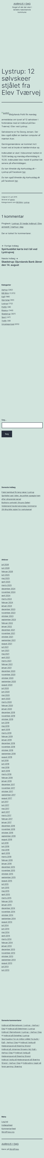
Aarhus (5, 290)
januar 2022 (7, 626)
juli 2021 (5, 647)
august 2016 (7, 839)
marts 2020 (7, 702)
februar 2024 (7, 602)
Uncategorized (8, 324)
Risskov (5, 310)
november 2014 (8, 912)
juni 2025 (6, 575)
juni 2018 (5, 764)
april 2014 (6, 936)
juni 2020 (6, 692)
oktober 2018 (7, 750)
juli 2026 (5, 565)
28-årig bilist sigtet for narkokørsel (17, 509)
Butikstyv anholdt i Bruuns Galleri (16, 503)
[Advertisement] (22, 42)
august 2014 (7, 922)
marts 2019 (6, 733)
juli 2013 (5, 967)
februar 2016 (7, 860)
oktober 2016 (7, 833)
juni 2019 (5, 723)
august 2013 (7, 963)
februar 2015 (7, 901)
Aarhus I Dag (22, 3)
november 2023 (8, 613)
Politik (4, 307)
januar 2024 (7, 606)
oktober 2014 (7, 915)
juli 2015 (5, 884)
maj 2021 (5, 654)
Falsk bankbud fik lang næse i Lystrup (18, 492)
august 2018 (7, 757)
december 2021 (8, 630)
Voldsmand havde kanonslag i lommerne (19, 506)
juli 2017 (5, 802)
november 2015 (8, 870)
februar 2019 (7, 736)
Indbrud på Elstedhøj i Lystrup (16, 1035)
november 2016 (8, 829)
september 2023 (9, 619)
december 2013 (8, 949)
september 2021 (9, 640)
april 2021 (6, 657)
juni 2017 (5, 805)
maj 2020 (6, 695)
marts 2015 (6, 898)
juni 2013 (5, 970)
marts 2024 (7, 599)
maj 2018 (5, 767)
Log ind (5, 1122)
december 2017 (8, 784)
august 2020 (7, 685)
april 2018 (6, 771)
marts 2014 (6, 939)
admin (12, 200)
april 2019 (6, 729)
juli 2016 (5, 843)
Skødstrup (6, 314)
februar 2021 (7, 664)
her (23, 172)
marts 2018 (6, 774)
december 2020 (8, 671)
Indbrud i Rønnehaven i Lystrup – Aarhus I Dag (22, 1032)
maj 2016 (5, 850)
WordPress (14, 1149)
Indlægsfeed (7, 1125)
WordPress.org (8, 1132)
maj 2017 (5, 809)
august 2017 (7, 798)
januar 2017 (6, 822)
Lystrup (26, 202)
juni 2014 (5, 929)
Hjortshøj (6, 300)
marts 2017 (6, 815)
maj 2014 (5, 932)
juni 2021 (5, 650)
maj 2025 (6, 578)
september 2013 (9, 960)
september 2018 (9, 754)
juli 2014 (5, 925)
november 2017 (8, 788)
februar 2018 (7, 778)
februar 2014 (7, 943)
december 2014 (8, 908)
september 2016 (9, 836)
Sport (4, 317)
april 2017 (6, 812)
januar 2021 (7, 668)
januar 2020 (7, 709)
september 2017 (8, 795)
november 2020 (8, 674)
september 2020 (9, 681)
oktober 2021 (7, 637)
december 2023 (8, 609)
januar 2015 (7, 905)
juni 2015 (5, 888)
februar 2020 (7, 705)
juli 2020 (5, 688)
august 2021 (7, 644)
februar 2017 (7, 819)
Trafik (4, 321)
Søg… (4, 420)
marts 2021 (6, 661)
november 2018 (8, 747)
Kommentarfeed (9, 1129)
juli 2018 (5, 760)
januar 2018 (7, 781)
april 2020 (6, 699)
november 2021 (8, 633)
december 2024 (8, 589)
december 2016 (8, 826)
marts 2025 (7, 585)
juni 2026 (6, 568)
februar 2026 (7, 571)
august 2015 (7, 881)
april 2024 (6, 595)
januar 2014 (7, 946)
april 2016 (6, 853)
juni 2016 (5, 846)
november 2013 (8, 953)
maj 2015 (5, 891)
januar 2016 (7, 864)
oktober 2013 (7, 956)
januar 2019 (7, 740)
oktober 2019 (7, 719)
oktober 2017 (7, 791)
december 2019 (8, 712)
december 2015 (8, 867)
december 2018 (8, 743)
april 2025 (6, 582)
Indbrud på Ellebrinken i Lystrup (21, 1029)
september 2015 (9, 877)
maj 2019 (5, 726)
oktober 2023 (7, 616)
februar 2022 (7, 623)
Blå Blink (19, 202)
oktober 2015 (7, 874)
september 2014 (9, 918)
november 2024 (8, 592)
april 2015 (6, 894)
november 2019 (8, 716)
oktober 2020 (7, 678)
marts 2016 (6, 857)
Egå (3, 297)
